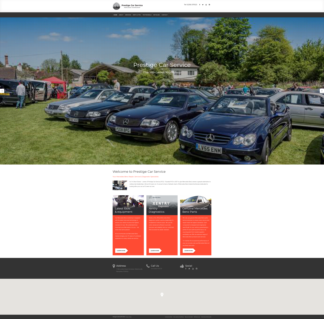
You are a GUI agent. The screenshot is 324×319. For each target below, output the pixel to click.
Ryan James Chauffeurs (178, 316)
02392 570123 (192, 5)
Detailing (156, 15)
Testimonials (147, 15)
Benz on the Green (189, 316)
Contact (165, 15)
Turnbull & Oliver (168, 316)
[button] (162, 295)
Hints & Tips (137, 15)
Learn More (121, 250)
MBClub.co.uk (197, 316)
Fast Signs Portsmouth (206, 316)
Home (115, 15)
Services (128, 15)
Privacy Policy (128, 316)
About (121, 15)
